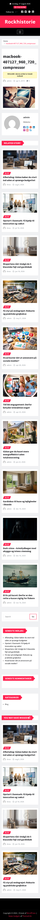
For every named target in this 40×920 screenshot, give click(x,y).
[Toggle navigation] (20, 32)
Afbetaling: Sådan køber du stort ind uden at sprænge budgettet (20, 179)
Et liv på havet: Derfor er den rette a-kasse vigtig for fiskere (19, 597)
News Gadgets (14, 916)
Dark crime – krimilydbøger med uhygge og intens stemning (19, 550)
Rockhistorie (20, 21)
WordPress (31, 913)
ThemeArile (27, 916)
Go (33, 616)
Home (5, 41)
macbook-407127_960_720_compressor (21, 43)
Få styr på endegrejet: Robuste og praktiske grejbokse (19, 312)
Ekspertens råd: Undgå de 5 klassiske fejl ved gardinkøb (17, 265)
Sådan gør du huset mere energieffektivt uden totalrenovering (16, 454)
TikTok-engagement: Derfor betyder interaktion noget (17, 406)
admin (9, 81)
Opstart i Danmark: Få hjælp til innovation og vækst (18, 222)
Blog (6, 704)
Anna (9, 185)
